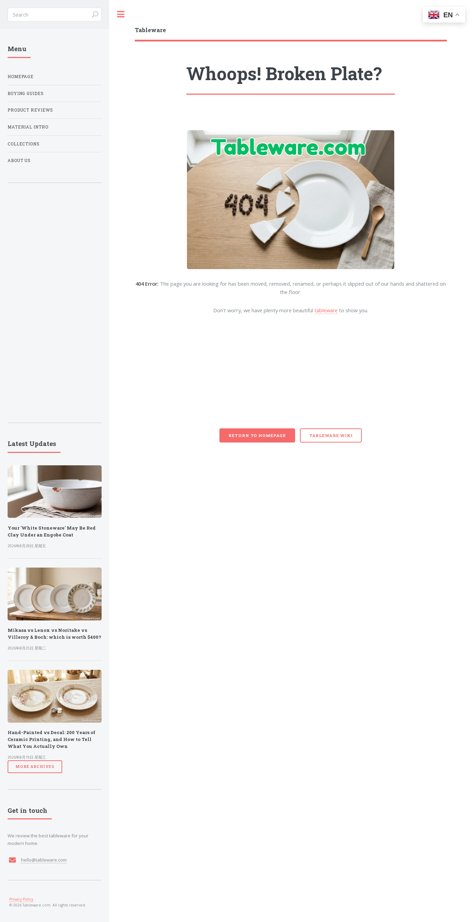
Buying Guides (26, 93)
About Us (19, 160)
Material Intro (28, 127)
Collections (24, 143)
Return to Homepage (257, 435)
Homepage (21, 76)
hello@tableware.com (44, 860)
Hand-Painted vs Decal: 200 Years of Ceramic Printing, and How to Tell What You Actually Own (51, 739)
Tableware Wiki (331, 435)
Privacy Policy (21, 899)
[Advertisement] (291, 376)
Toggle (120, 14)
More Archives (35, 766)
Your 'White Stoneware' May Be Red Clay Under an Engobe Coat (52, 531)
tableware (326, 310)
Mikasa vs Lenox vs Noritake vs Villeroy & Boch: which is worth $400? (54, 633)
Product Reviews (31, 110)
